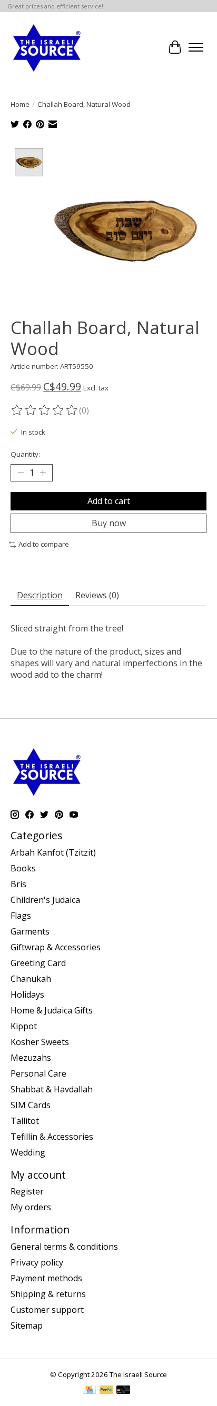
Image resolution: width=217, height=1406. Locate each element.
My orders (31, 1207)
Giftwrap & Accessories (56, 947)
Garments (30, 931)
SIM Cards (31, 1105)
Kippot (24, 1026)
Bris (18, 884)
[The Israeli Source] (46, 47)
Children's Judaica (45, 900)
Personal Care (38, 1073)
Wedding (28, 1152)
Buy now (109, 523)
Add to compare (43, 544)
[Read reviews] (45, 410)
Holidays (27, 994)
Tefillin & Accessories (52, 1136)
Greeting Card (38, 963)
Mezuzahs (31, 1057)
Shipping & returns (48, 1294)
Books (23, 868)
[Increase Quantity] (43, 472)
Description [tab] (40, 595)
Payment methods (46, 1278)
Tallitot (25, 1121)
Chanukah (31, 979)
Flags (21, 915)
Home (20, 104)
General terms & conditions (64, 1246)
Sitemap (27, 1325)
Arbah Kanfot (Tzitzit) (53, 852)
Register (27, 1191)
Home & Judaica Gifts (52, 1010)
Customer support (47, 1309)
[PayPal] (106, 1390)
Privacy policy (37, 1262)
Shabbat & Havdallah (52, 1089)
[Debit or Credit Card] (123, 1390)
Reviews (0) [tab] (97, 595)
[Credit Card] (89, 1390)
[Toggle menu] (195, 47)
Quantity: (25, 454)
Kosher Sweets (40, 1042)
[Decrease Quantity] (20, 472)
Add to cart (108, 501)
